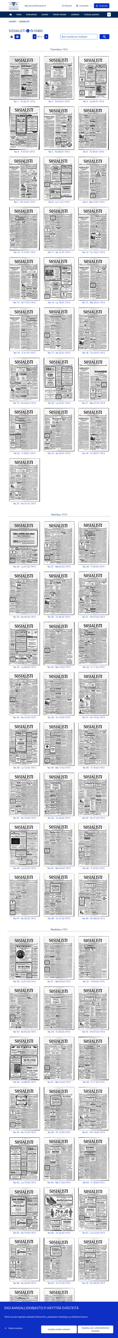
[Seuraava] (46, 36)
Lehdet (44, 14)
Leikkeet (75, 14)
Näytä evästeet (15, 1328)
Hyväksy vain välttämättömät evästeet (95, 1329)
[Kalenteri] (11, 36)
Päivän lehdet (59, 14)
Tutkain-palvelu (91, 14)
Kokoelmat (31, 14)
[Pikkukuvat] (17, 36)
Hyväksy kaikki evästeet (59, 1329)
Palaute (68, 5)
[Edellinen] (35, 36)
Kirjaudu (103, 5)
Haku (19, 14)
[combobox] (40, 36)
